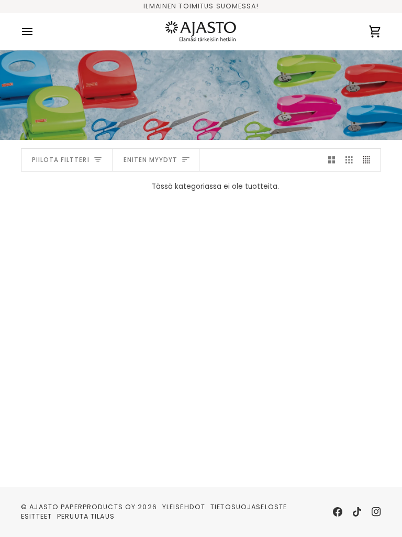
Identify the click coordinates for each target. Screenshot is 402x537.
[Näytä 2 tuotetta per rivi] (332, 160)
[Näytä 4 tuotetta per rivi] (369, 160)
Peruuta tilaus (86, 516)
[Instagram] (376, 512)
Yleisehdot (183, 506)
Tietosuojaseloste (248, 506)
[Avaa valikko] (36, 31)
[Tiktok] (357, 512)
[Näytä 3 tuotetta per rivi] (349, 160)
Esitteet (36, 516)
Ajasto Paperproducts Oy (82, 506)
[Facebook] (337, 512)
